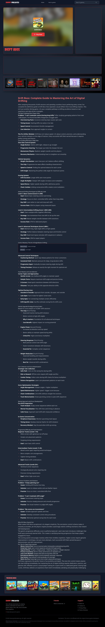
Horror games (52, 2)
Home (42, 2)
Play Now (39, 34)
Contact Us (82, 605)
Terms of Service (83, 610)
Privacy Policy (82, 608)
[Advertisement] (88, 30)
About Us (81, 603)
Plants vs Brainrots (58, 603)
